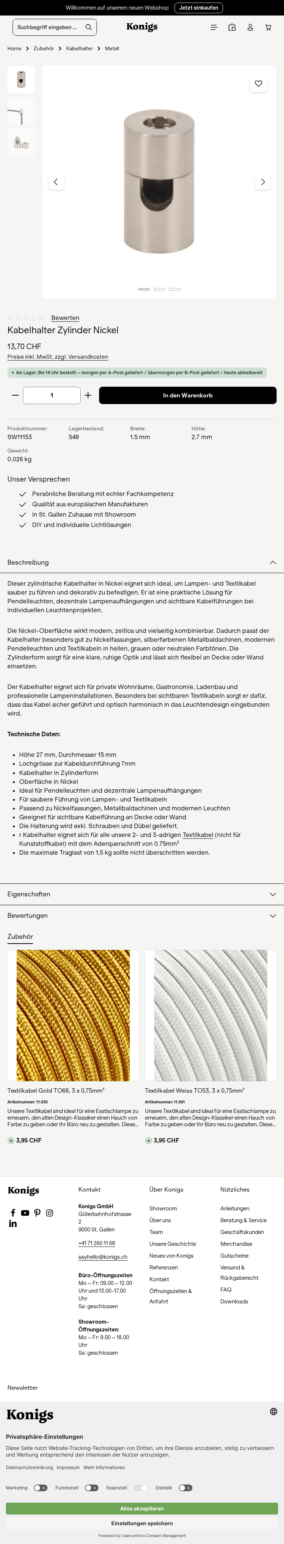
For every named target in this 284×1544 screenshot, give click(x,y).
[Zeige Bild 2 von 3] (159, 289)
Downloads (234, 1301)
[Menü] (214, 27)
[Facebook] (13, 1215)
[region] (142, 182)
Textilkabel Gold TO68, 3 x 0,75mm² (55, 1090)
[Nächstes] (262, 182)
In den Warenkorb (188, 395)
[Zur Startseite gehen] (142, 27)
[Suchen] (89, 27)
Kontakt (159, 1279)
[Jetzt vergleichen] (232, 27)
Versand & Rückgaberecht (239, 1272)
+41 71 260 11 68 (96, 1243)
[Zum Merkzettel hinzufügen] (258, 83)
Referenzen (163, 1267)
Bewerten (65, 317)
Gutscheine (234, 1255)
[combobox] (47, 27)
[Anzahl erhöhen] (88, 395)
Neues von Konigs (171, 1255)
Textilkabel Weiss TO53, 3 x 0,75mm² (194, 1090)
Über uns (160, 1220)
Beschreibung (28, 562)
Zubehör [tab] (20, 937)
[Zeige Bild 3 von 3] (175, 289)
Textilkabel (198, 834)
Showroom (163, 1208)
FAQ (225, 1289)
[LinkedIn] (13, 1225)
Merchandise (236, 1244)
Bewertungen (27, 916)
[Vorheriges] (56, 182)
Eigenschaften (28, 894)
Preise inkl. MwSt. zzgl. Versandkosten (57, 357)
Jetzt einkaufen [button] (198, 7)
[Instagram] (49, 1215)
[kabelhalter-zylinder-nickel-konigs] (159, 182)
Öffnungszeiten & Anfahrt (170, 1296)
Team (156, 1232)
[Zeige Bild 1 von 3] (144, 289)
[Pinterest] (38, 1215)
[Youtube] (25, 1215)
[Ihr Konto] (250, 27)
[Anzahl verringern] (15, 395)
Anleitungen (234, 1208)
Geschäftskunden (242, 1232)
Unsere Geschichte (172, 1244)
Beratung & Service (243, 1220)
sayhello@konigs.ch (103, 1257)
